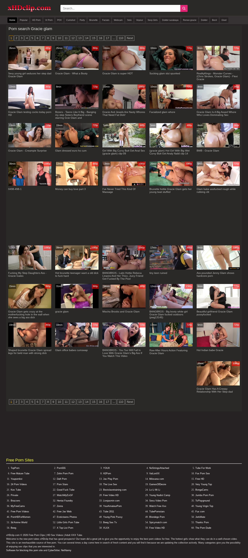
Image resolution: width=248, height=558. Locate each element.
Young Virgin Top (204, 506)
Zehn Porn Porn (65, 473)
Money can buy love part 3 (70, 189)
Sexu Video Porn (158, 500)
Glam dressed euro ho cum (71, 150)
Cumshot (70, 20)
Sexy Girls (153, 20)
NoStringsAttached (159, 468)
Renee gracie (189, 20)
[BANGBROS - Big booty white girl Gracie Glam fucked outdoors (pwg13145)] (171, 307)
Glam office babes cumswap (71, 350)
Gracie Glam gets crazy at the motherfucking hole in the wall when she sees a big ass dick (28, 314)
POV (59, 20)
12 (73, 38)
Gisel (224, 20)
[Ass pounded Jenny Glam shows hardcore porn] (218, 268)
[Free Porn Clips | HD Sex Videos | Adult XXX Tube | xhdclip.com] (29, 11)
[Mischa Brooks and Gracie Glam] (124, 307)
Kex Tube (16, 489)
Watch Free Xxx (157, 506)
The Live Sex (110, 484)
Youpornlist (16, 479)
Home (12, 20)
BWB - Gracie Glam (208, 150)
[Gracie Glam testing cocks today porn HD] (30, 108)
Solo (129, 20)
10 (59, 38)
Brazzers (15, 500)
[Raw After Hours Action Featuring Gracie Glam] (171, 346)
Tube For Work (203, 468)
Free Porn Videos (20, 511)
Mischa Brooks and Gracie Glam (121, 311)
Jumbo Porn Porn (204, 495)
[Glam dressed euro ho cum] (77, 146)
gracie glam (62, 311)
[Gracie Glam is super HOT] (124, 69)
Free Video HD (111, 495)
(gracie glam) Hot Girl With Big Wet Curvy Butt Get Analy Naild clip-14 (169, 152)
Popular (24, 20)
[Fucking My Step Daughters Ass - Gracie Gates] (30, 268)
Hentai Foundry (65, 500)
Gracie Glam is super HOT (117, 73)
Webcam (118, 20)
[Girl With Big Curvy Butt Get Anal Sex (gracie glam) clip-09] (124, 146)
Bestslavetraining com (115, 489)
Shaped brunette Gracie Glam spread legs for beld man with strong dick (29, 351)
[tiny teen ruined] (171, 268)
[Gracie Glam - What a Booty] (77, 69)
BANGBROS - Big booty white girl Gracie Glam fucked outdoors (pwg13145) (168, 314)
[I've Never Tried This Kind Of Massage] (124, 185)
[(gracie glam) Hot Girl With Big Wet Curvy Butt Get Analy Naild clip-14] (171, 146)
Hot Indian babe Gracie (210, 350)
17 (107, 38)
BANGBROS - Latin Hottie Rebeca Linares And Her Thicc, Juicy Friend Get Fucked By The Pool (122, 275)
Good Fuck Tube (65, 489)
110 (121, 38)
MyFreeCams (18, 506)
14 (86, 38)
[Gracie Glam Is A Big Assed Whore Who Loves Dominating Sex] (218, 108)
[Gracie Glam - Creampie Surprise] (30, 146)
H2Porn (107, 473)
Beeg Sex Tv (110, 522)
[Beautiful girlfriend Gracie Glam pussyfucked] (218, 307)
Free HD (199, 479)
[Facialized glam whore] (171, 108)
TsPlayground (202, 500)
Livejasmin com (111, 500)
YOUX (106, 468)
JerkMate (200, 517)
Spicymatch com (158, 522)
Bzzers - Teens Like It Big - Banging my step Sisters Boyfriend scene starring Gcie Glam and (75, 115)
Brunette (93, 20)
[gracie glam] (77, 307)
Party (82, 20)
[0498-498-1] (30, 185)
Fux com (200, 511)
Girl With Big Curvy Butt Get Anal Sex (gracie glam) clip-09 (123, 152)
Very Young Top (203, 484)
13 (80, 38)
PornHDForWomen (20, 517)
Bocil (214, 20)
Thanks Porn (202, 522)
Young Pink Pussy (113, 517)
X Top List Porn (65, 527)
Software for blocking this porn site (24, 550)
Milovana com (156, 479)
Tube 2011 (108, 511)
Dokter (204, 20)
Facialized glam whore (162, 112)
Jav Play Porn (110, 479)
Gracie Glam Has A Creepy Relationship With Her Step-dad (215, 390)
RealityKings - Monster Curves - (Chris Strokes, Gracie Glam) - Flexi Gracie (217, 76)
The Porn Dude (203, 527)
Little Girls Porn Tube (68, 522)
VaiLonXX (154, 473)
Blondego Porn (157, 517)
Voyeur (139, 20)
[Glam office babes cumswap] (77, 346)
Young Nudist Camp (159, 495)
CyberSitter (54, 550)
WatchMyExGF (65, 495)
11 (66, 38)
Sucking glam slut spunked (164, 73)
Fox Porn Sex (202, 473)
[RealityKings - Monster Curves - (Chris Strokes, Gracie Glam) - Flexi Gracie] (218, 69)
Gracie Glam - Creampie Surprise (27, 150)
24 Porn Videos (19, 484)
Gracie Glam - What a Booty (71, 73)
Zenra (60, 506)
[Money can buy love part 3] (77, 185)
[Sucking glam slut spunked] (171, 69)
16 (100, 38)
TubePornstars (157, 511)
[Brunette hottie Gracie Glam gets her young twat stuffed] (171, 185)
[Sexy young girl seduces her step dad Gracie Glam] (30, 69)
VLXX (106, 527)
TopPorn (15, 468)
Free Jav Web (64, 511)
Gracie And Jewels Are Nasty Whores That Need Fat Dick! (123, 113)
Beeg (13, 527)
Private (14, 495)
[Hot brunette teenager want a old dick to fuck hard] (77, 268)
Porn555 (61, 468)
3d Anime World (19, 522)
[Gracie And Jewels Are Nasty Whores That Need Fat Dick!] (124, 108)
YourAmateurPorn (112, 506)
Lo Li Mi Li (154, 489)
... (114, 38)
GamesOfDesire (157, 484)
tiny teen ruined (158, 272)
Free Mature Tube (20, 473)
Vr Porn (49, 20)
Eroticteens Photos (67, 517)
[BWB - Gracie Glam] (218, 146)
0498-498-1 (15, 189)
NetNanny (66, 550)
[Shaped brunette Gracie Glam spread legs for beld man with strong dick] (30, 346)
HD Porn (36, 20)
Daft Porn (62, 479)
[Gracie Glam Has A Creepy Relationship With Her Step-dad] (218, 384)
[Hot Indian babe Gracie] (218, 346)
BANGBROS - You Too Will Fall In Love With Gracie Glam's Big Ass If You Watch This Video (122, 353)
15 (93, 38)
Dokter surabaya (170, 20)
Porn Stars (62, 484)
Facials (105, 20)
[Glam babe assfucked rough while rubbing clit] (218, 185)
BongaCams (201, 489)
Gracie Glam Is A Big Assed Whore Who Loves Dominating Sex (216, 113)
